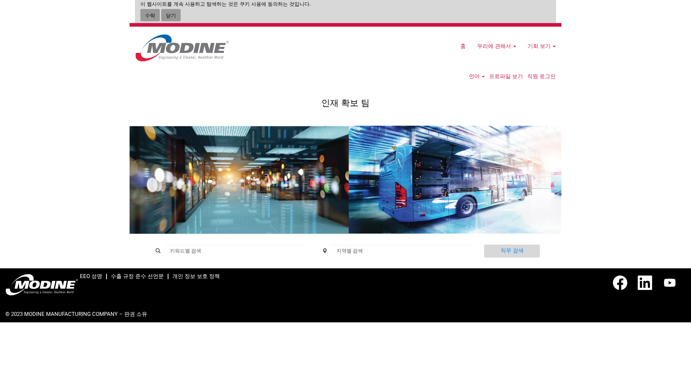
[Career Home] (41, 285)
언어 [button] (475, 76)
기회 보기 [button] (540, 46)
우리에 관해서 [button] (494, 46)
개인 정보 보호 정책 (196, 276)
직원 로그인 (541, 76)
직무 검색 (512, 250)
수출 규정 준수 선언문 (137, 276)
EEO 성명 (91, 276)
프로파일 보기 (506, 76)
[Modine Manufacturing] (182, 48)
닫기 (171, 15)
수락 (150, 15)
